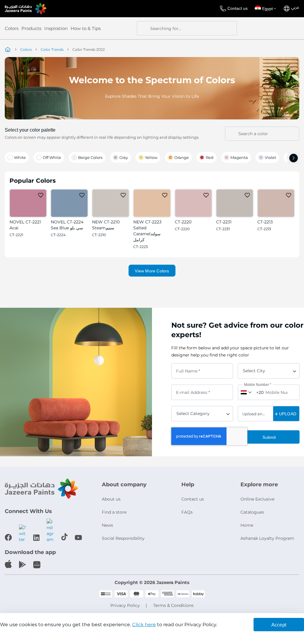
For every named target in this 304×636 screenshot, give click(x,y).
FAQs (187, 512)
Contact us (237, 8)
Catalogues (252, 512)
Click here (144, 624)
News (107, 525)
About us (111, 499)
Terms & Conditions (173, 605)
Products (31, 28)
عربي (295, 7)
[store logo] (25, 8)
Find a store (114, 512)
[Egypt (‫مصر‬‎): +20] (245, 392)
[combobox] (187, 28)
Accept (278, 624)
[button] (266, 8)
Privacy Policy (125, 605)
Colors (11, 28)
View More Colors (152, 271)
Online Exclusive (257, 499)
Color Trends (52, 49)
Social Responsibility (123, 538)
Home (246, 525)
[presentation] (293, 158)
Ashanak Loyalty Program (267, 538)
